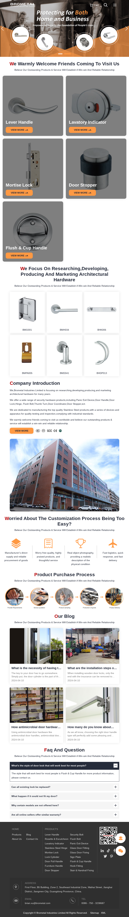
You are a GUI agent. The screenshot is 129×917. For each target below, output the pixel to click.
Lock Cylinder (52, 857)
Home (15, 829)
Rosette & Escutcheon (56, 839)
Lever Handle (52, 834)
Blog (28, 834)
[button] (60, 53)
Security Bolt (76, 834)
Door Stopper (52, 870)
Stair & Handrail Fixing (82, 870)
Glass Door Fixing (79, 852)
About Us (17, 839)
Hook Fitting (76, 866)
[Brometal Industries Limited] (23, 9)
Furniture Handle (54, 866)
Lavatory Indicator (54, 843)
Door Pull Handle (54, 861)
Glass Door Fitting (79, 848)
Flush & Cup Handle (80, 861)
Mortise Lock (51, 852)
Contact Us (32, 839)
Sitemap (94, 912)
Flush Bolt (75, 839)
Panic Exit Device (79, 843)
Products (16, 834)
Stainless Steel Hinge (56, 848)
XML (103, 912)
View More (21, 430)
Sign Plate (75, 857)
